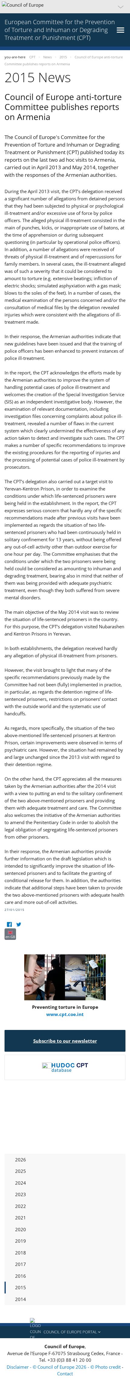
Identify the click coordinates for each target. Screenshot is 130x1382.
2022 (20, 1206)
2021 (20, 1218)
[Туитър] (18, 924)
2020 (20, 1229)
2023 (20, 1194)
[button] (65, 6)
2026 (20, 1160)
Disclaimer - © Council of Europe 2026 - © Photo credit (64, 1367)
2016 (20, 1276)
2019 (20, 1241)
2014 (20, 1299)
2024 (20, 1183)
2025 (20, 1171)
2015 (20, 1287)
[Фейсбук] (9, 924)
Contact (65, 1374)
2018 (20, 1253)
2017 (20, 1264)
